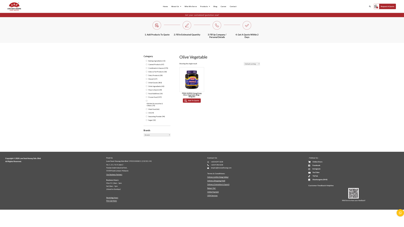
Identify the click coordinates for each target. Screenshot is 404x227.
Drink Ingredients (156, 86)
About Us (175, 6)
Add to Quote (193, 100)
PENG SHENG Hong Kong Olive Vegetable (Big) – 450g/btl (191, 95)
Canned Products (156, 64)
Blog (215, 6)
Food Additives (155, 93)
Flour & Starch (155, 90)
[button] (369, 6)
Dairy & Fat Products (157, 72)
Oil (151, 113)
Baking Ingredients (156, 61)
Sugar (152, 120)
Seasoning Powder (156, 116)
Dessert (152, 79)
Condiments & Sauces (158, 68)
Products (204, 6)
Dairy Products (155, 75)
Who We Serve (191, 6)
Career (223, 6)
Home (165, 6)
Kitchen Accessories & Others (155, 104)
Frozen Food (155, 97)
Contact (233, 6)
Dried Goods (155, 83)
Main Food (153, 109)
